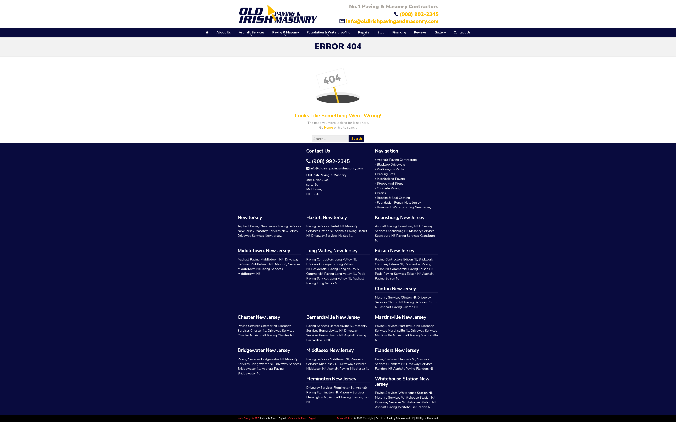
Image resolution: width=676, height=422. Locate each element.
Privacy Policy (344, 418)
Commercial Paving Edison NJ (411, 269)
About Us (224, 32)
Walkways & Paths (391, 169)
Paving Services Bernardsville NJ (329, 326)
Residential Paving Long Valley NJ (335, 269)
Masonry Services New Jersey (276, 231)
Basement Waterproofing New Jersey (404, 207)
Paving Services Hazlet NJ (325, 226)
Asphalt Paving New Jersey (257, 226)
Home (329, 127)
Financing (399, 32)
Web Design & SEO (248, 418)
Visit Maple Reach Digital (302, 418)
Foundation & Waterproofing (328, 32)
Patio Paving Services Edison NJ (398, 274)
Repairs (364, 32)
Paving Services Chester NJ (257, 326)
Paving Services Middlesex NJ (327, 359)
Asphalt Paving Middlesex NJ (348, 369)
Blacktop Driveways (391, 164)
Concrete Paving (389, 188)
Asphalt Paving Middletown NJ (260, 259)
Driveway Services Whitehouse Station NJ (405, 402)
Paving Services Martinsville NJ (397, 326)
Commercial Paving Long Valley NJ (331, 274)
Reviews (420, 32)
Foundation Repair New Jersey (399, 202)
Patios (382, 193)
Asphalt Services (251, 32)
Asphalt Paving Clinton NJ (399, 307)
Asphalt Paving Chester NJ (274, 335)
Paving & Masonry (285, 32)
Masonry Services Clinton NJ (395, 297)
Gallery (440, 32)
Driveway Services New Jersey (259, 236)
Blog (380, 32)
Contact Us (462, 32)
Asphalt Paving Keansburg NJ (396, 226)
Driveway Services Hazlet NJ (331, 236)
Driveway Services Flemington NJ (330, 388)
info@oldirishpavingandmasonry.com (392, 21)
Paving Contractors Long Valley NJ (331, 259)
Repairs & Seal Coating (394, 198)
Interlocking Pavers (391, 179)
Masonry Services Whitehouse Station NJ (405, 397)
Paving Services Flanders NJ (395, 359)
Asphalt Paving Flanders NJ (413, 369)
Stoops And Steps (390, 183)
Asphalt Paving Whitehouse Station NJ (403, 407)
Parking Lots (386, 174)
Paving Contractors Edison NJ (396, 259)
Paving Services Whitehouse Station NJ (403, 393)
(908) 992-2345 (419, 14)
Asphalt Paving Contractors (397, 160)
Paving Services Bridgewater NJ (261, 359)
